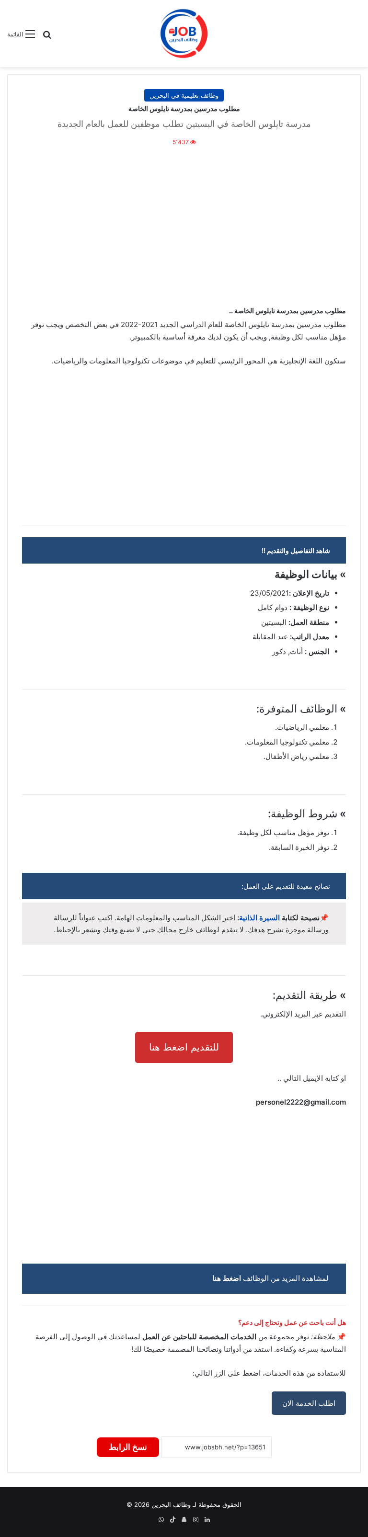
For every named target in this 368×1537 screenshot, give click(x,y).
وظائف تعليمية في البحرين (184, 95)
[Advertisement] (184, 225)
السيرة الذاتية (259, 917)
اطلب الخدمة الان (308, 1403)
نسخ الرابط (128, 1447)
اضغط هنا (226, 1278)
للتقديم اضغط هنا (184, 1047)
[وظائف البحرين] (184, 33)
